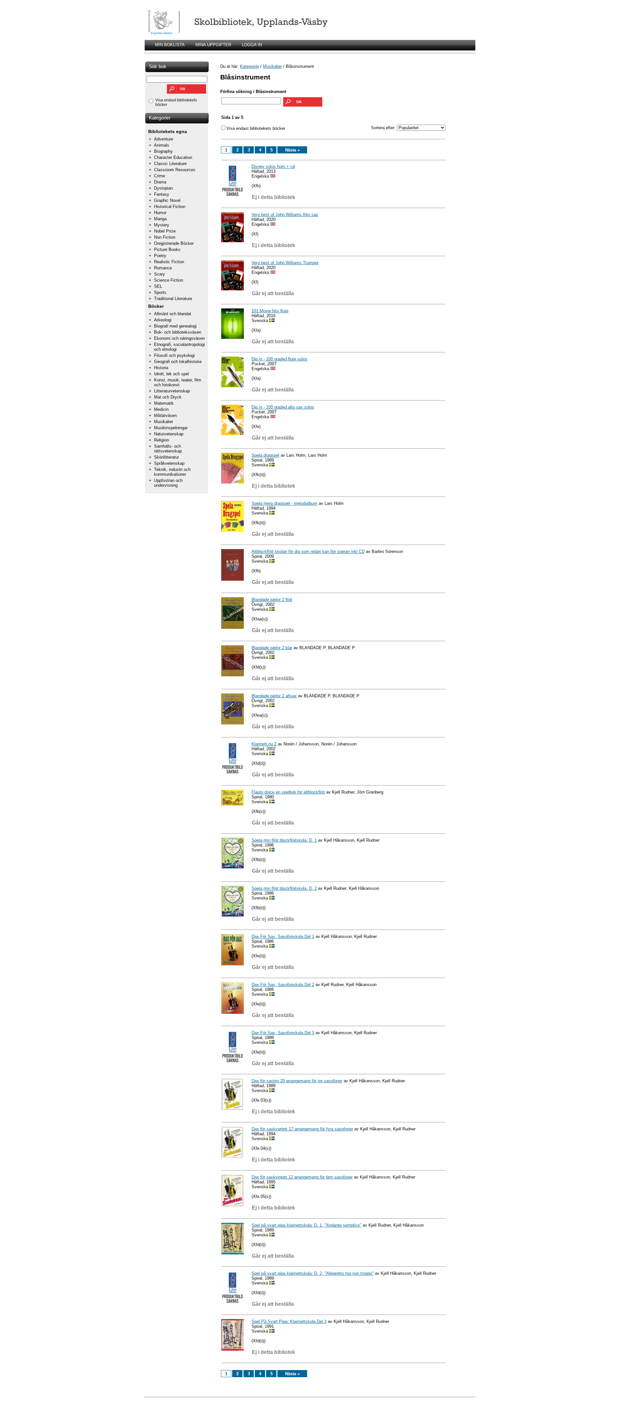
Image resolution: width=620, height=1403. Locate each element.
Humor (160, 212)
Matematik (164, 403)
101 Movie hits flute (270, 310)
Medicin (161, 409)
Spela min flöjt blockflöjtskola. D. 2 (284, 888)
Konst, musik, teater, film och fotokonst (177, 382)
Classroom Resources (174, 169)
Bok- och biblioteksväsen (177, 332)
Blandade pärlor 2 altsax (274, 695)
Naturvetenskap (168, 433)
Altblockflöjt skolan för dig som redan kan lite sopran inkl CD (308, 551)
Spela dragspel (265, 455)
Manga (160, 218)
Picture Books (167, 249)
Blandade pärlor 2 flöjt (272, 599)
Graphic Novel (167, 200)
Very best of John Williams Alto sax (285, 214)
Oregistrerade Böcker (174, 243)
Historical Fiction (169, 206)
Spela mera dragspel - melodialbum (284, 503)
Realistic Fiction (169, 261)
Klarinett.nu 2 (264, 744)
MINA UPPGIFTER (213, 44)
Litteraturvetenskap (172, 391)
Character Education (173, 157)
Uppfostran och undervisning (168, 483)
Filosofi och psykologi (174, 355)
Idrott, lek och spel (171, 373)
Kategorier (159, 117)
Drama (160, 182)
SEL (158, 286)
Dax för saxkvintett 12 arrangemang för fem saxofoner (302, 1177)
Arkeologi (162, 319)
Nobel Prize (165, 231)
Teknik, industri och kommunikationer (172, 472)
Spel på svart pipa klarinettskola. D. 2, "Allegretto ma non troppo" (313, 1273)
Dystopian (163, 188)
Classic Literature (170, 163)
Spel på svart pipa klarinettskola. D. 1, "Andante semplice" (306, 1225)
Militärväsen (165, 415)
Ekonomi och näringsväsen (179, 338)
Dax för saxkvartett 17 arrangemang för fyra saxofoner (302, 1129)
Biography (163, 151)
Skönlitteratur (166, 457)
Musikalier (163, 421)
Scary (159, 274)
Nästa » (292, 150)
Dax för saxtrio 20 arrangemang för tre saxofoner (297, 1080)
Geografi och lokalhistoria (178, 361)
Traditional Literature (173, 298)
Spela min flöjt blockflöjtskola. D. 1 (284, 840)
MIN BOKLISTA (170, 44)
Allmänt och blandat (172, 313)
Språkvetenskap (169, 463)
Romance (163, 267)
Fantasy (161, 194)
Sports (160, 292)
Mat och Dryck (167, 397)
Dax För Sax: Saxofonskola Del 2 (283, 984)
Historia (161, 367)
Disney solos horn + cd (273, 166)
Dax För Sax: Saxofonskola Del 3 (283, 1032)
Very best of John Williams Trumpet (285, 262)
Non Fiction (164, 237)
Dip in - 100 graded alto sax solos (283, 407)
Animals (161, 145)
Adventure (163, 139)
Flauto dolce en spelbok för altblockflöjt (288, 792)
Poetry (160, 255)
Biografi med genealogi (175, 326)
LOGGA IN (252, 44)
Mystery (161, 225)
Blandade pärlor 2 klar (272, 647)
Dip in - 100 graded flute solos (279, 359)
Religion (161, 440)
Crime (159, 175)
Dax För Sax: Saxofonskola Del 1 (283, 936)
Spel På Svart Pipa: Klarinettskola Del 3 (289, 1321)
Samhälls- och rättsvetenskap (168, 448)
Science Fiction (168, 280)
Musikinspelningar (171, 427)
